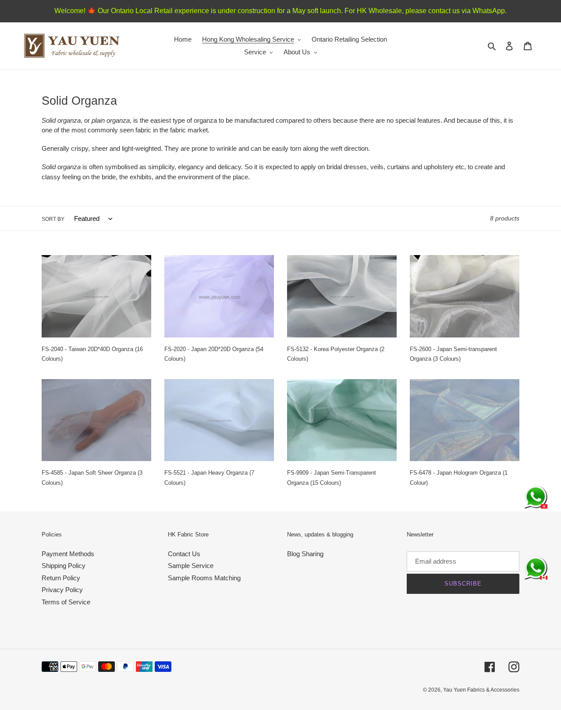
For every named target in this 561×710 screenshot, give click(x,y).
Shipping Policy (63, 565)
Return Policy (61, 578)
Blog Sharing (305, 553)
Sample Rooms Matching (204, 578)
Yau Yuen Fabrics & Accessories (481, 690)
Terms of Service (66, 602)
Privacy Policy (62, 589)
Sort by (53, 219)
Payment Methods (68, 553)
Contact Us (184, 553)
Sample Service (190, 565)
